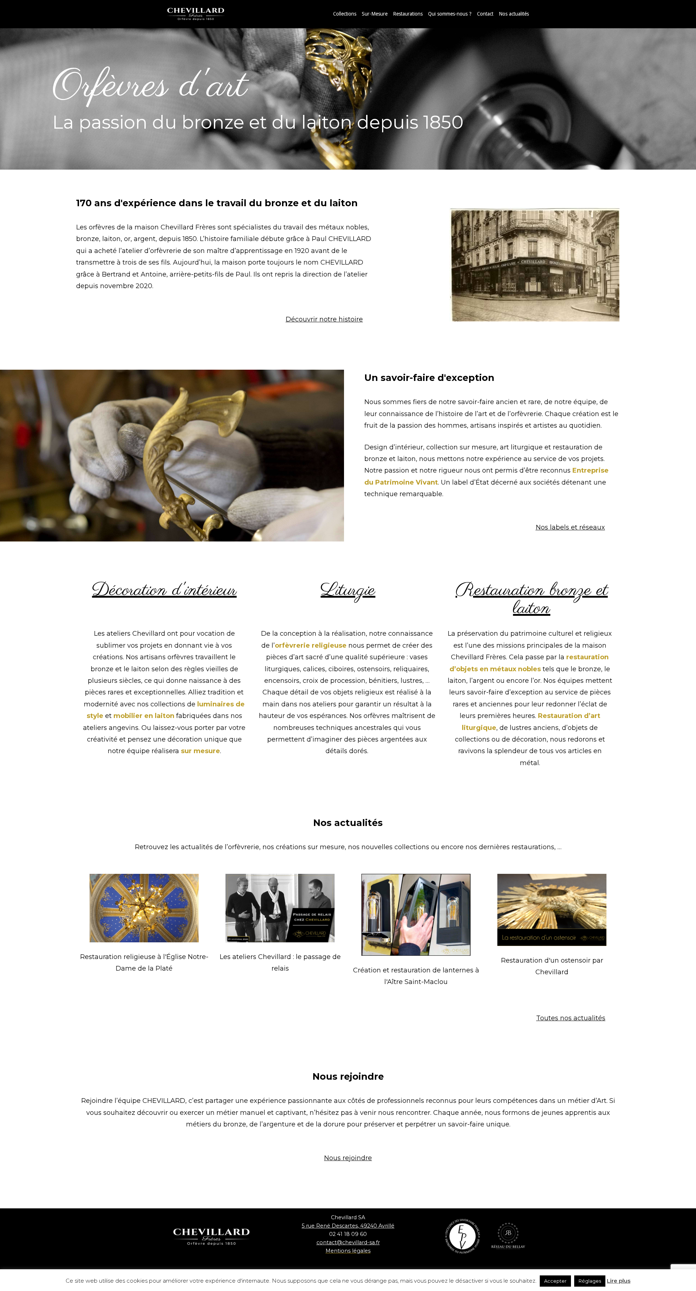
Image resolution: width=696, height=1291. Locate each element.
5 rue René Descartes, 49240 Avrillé (348, 1225)
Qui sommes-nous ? (450, 14)
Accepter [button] (555, 1281)
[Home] (203, 14)
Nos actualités (514, 14)
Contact (485, 14)
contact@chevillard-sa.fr (348, 1242)
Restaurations (408, 14)
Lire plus (618, 1280)
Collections (344, 14)
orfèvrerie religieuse (311, 645)
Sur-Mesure (375, 14)
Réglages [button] (590, 1281)
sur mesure (200, 751)
